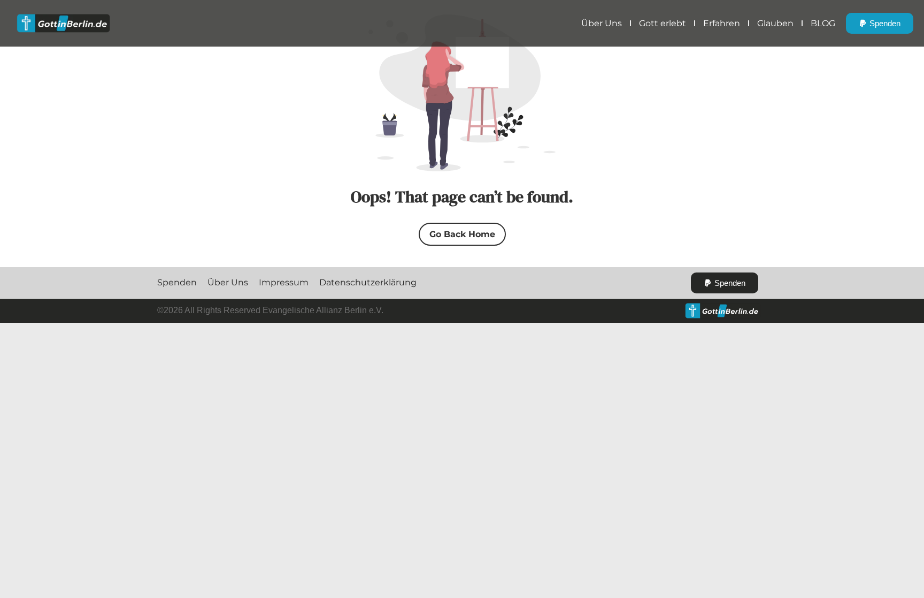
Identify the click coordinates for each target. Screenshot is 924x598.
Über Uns (601, 23)
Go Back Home (462, 234)
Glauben (775, 23)
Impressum (284, 282)
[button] (879, 23)
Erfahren (721, 23)
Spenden (177, 282)
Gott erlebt (662, 23)
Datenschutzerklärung (368, 282)
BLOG (823, 23)
